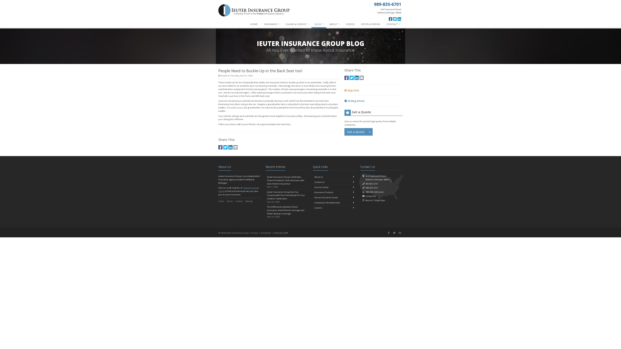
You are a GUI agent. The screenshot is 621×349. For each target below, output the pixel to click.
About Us (318, 176)
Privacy (254, 232)
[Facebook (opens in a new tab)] (390, 19)
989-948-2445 (371, 191)
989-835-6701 (371, 183)
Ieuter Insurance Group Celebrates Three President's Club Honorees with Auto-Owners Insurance (285, 181)
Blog (319, 24)
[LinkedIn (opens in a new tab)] (399, 19)
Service (297, 24)
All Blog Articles (356, 100)
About (334, 24)
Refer (370, 24)
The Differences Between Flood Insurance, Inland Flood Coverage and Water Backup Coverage (285, 211)
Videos (350, 24)
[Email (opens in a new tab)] (235, 147)
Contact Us (319, 182)
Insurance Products (323, 192)
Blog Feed (353, 90)
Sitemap (249, 201)
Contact (393, 24)
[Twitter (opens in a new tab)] (395, 19)
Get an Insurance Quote (326, 197)
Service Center (321, 187)
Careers (318, 207)
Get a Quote (355, 132)
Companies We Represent (327, 202)
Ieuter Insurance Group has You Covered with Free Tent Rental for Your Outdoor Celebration (286, 196)
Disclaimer (266, 232)
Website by (281, 232)
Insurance (272, 24)
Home (254, 24)
